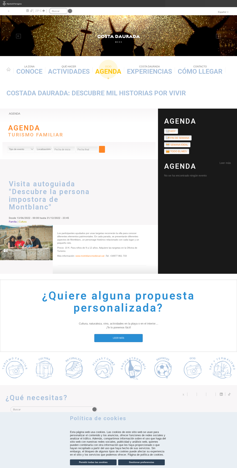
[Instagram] (23, 10)
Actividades (69, 70)
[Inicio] (118, 35)
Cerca (102, 149)
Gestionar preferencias (141, 462)
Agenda (108, 70)
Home (8, 69)
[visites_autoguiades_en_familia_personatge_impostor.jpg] (26, 242)
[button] (18, 35)
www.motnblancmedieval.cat (89, 256)
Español (222, 12)
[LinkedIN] (27, 10)
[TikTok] (32, 10)
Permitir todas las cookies (93, 462)
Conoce (29, 70)
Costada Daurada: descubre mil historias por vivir (96, 93)
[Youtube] (18, 10)
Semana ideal (179, 144)
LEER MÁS (118, 338)
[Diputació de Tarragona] (118, 3)
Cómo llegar (200, 70)
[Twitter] (8, 10)
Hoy (173, 131)
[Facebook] (13, 10)
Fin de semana (179, 138)
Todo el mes (178, 151)
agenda (14, 113)
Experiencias (149, 70)
